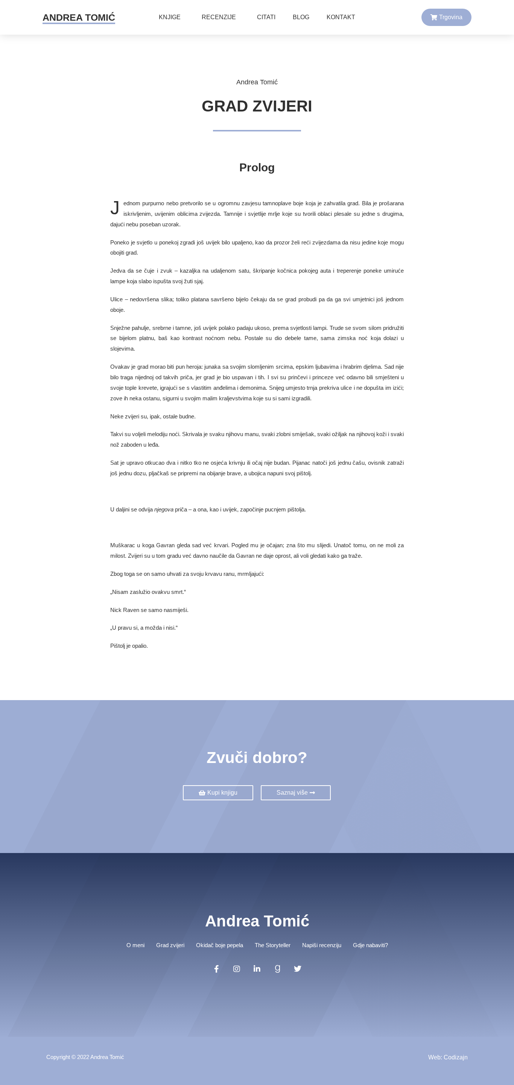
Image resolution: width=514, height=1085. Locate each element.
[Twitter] (297, 969)
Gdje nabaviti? (370, 945)
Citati (266, 17)
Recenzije (219, 17)
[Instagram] (236, 969)
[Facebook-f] (216, 969)
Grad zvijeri (170, 945)
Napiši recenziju (321, 945)
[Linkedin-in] (257, 969)
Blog (301, 17)
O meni (135, 945)
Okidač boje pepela (219, 945)
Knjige (170, 17)
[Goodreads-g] (277, 969)
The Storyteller (272, 945)
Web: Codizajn (448, 1057)
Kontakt (341, 17)
